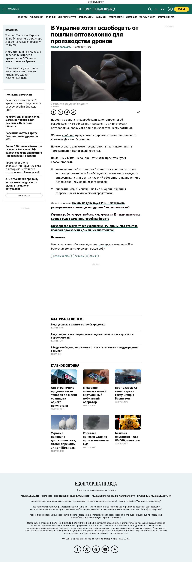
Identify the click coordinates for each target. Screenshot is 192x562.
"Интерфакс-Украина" (121, 507)
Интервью (131, 17)
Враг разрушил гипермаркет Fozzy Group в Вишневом (126, 393)
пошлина (79, 256)
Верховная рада (61, 256)
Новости (22, 17)
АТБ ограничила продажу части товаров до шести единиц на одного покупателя (64, 396)
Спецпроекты (116, 17)
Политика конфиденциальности (72, 496)
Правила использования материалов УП (113, 496)
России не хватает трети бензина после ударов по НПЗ (22, 136)
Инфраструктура (67, 17)
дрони (93, 256)
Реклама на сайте (30, 496)
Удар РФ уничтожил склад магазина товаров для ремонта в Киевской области (23, 121)
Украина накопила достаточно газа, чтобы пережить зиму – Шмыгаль (63, 440)
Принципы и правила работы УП (154, 496)
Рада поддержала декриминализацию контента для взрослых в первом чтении (92, 336)
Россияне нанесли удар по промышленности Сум (96, 438)
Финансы (101, 17)
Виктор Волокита (61, 47)
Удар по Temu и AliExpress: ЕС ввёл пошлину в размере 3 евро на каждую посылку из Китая (23, 40)
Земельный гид (166, 17)
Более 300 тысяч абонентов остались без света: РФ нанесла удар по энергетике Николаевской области (24, 151)
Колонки (50, 17)
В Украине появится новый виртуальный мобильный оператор (94, 395)
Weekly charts (147, 17)
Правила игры (85, 17)
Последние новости (19, 94)
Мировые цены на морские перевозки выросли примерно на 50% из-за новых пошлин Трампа (23, 56)
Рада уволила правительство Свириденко (78, 324)
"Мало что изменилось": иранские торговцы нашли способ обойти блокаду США (23, 105)
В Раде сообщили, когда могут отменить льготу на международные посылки (94, 349)
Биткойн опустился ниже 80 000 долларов (127, 436)
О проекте (46, 496)
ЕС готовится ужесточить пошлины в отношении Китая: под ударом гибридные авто (21, 73)
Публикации (36, 17)
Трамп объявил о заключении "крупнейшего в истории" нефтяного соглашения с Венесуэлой (23, 167)
